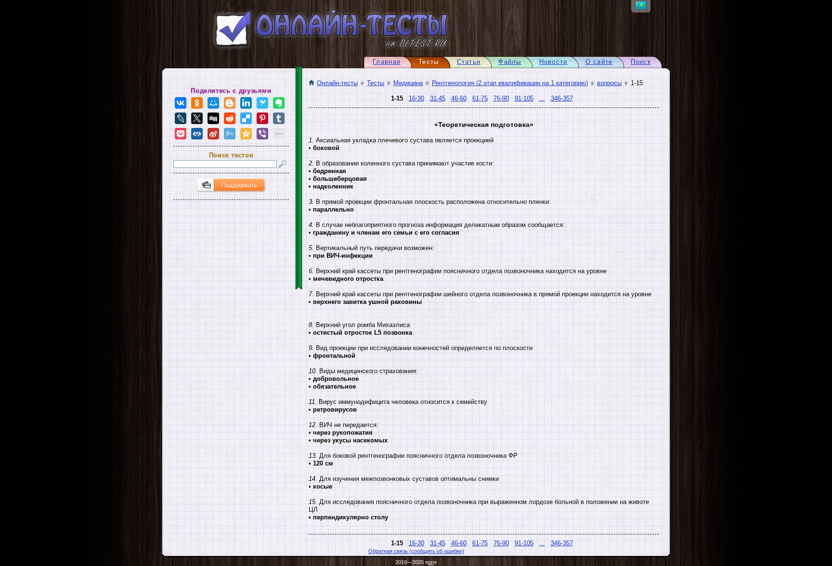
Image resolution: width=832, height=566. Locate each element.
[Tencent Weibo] (229, 133)
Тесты (375, 83)
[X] (197, 118)
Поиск (641, 61)
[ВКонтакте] (180, 103)
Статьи (469, 61)
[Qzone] (246, 133)
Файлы (509, 61)
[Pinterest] (262, 118)
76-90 (501, 98)
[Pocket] (180, 133)
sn (431, 562)
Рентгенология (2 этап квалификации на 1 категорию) (510, 83)
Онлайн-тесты (337, 83)
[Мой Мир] (213, 103)
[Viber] (262, 133)
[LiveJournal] (180, 118)
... (542, 98)
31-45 (437, 98)
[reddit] (229, 118)
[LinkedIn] (246, 103)
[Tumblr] (279, 118)
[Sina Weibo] (213, 133)
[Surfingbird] (262, 103)
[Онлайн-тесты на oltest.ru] (314, 49)
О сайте (599, 61)
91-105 (524, 98)
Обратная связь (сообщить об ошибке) (416, 551)
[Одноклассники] (197, 103)
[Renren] (197, 133)
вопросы (609, 83)
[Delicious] (246, 118)
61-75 (480, 98)
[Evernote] (279, 103)
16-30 (416, 98)
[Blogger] (229, 103)
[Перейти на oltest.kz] (641, 7)
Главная (387, 61)
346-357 (562, 98)
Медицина (408, 83)
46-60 (459, 98)
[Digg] (213, 118)
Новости (553, 61)
